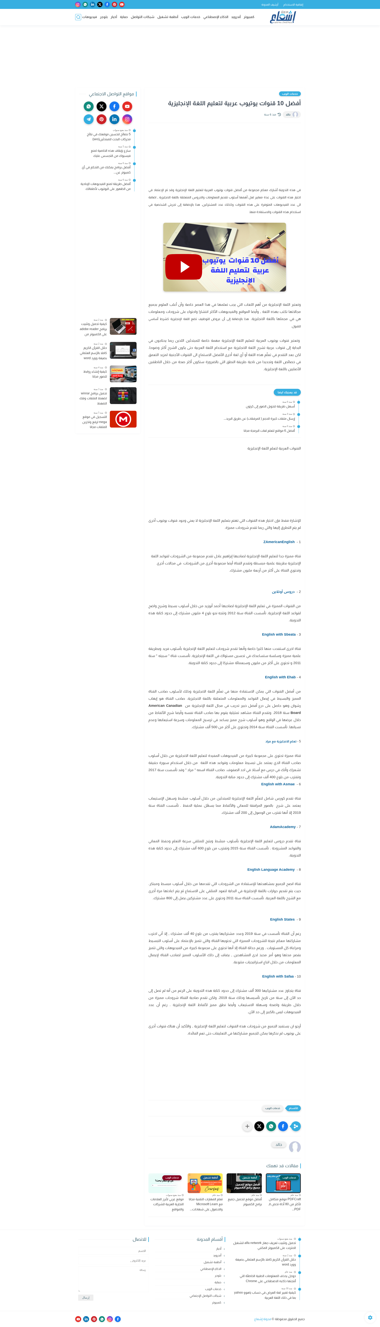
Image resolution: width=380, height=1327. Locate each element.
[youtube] (121, 4)
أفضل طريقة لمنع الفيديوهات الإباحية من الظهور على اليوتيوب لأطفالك (106, 186)
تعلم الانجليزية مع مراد (280, 741)
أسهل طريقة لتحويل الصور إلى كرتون (270, 406)
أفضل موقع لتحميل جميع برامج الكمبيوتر (245, 1201)
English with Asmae (278, 784)
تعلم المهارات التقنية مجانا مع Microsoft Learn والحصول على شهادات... (206, 1204)
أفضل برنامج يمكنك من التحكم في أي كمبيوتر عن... (106, 170)
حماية (124, 17)
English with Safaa (278, 976)
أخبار (114, 17)
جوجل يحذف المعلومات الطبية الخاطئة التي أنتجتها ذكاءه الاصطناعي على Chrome (268, 1278)
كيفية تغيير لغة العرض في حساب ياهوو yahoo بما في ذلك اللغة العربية (265, 1295)
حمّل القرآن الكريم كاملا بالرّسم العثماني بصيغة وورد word (93, 353)
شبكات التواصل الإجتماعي (206, 1295)
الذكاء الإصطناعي (215, 17)
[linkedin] (92, 4)
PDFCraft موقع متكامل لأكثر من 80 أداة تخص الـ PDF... (284, 1204)
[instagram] (78, 4)
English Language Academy (271, 870)
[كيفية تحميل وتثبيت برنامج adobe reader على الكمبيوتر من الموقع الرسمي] (123, 326)
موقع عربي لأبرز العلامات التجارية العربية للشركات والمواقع (167, 1204)
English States (283, 919)
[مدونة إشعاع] (283, 17)
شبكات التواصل (142, 17)
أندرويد (236, 17)
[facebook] (107, 4)
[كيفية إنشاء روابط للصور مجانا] (123, 373)
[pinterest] (114, 4)
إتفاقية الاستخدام (293, 4)
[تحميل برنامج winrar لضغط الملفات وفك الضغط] (123, 395)
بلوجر (104, 17)
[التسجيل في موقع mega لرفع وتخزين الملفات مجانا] (123, 419)
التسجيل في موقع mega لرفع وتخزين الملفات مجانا (94, 422)
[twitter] (100, 4)
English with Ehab (280, 677)
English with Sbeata (279, 634)
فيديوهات (89, 17)
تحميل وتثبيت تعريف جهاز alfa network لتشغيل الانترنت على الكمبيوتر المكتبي (264, 1245)
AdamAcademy (283, 827)
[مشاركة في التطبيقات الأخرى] (247, 1126)
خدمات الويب (190, 17)
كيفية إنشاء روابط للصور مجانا (95, 374)
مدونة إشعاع (262, 1319)
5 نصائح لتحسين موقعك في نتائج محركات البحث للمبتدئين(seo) (109, 137)
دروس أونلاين (283, 592)
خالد (288, 114)
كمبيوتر (249, 17)
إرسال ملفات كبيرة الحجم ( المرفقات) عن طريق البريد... (259, 418)
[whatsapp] (85, 4)
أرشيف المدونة (269, 4)
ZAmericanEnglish (279, 542)
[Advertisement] (190, 56)
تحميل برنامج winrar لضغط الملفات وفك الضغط (93, 398)
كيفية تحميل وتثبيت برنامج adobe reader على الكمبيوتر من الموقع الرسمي (93, 329)
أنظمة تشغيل (167, 17)
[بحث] (78, 17)
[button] (283, 1126)
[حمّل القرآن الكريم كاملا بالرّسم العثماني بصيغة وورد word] (123, 350)
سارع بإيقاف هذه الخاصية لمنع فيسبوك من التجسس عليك (111, 153)
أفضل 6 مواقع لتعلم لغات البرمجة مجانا (269, 430)
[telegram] (89, 119)
